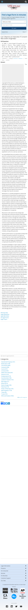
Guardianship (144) (6, 378)
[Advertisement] (13, 73)
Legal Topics (4, 319)
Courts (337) (4, 369)
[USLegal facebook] (7, 606)
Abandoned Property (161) (8, 362)
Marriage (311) (5, 381)
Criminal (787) (5, 371)
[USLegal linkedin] (12, 606)
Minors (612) (4, 383)
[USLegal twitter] (16, 606)
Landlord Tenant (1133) (7, 379)
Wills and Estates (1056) (7, 396)
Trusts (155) (4, 394)
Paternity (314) (5, 387)
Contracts (15, 58)
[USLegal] (14, 5)
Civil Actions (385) (5, 365)
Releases (21, 58)
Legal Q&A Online (5, 316)
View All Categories (22, 397)
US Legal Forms (5, 317)
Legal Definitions (5, 314)
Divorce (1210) (5, 374)
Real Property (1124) (6, 390)
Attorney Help (4, 312)
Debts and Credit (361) (7, 372)
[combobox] (14, 27)
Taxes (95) (4, 392)
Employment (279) (6, 376)
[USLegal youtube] (21, 606)
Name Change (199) (6, 385)
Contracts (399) (5, 367)
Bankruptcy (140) (5, 363)
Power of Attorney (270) (7, 388)
